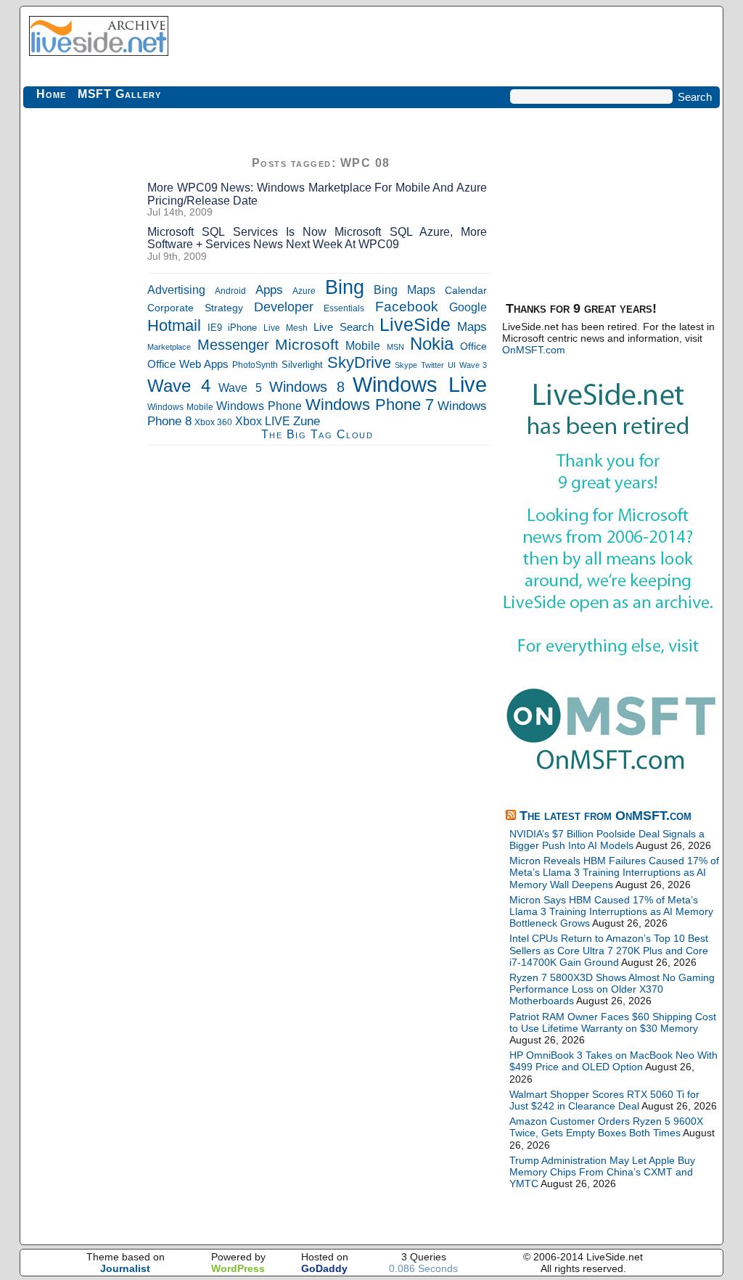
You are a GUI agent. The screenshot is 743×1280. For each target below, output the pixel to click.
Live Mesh (285, 328)
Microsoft (307, 344)
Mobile (362, 346)
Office (473, 346)
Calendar (466, 290)
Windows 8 (307, 387)
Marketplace (169, 346)
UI (452, 365)
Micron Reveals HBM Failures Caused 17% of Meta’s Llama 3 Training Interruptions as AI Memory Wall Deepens (614, 872)
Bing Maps (404, 290)
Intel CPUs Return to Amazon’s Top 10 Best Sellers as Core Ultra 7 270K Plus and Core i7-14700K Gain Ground (608, 949)
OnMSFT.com (533, 350)
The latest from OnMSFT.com (605, 815)
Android (230, 291)
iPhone (242, 328)
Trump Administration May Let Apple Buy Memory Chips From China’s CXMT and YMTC (602, 1171)
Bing (344, 287)
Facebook (406, 306)
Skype (406, 365)
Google (468, 306)
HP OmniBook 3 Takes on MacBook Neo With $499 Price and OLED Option (613, 1060)
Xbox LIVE (262, 421)
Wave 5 (240, 388)
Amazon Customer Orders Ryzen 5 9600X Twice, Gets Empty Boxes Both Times (606, 1127)
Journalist (125, 1268)
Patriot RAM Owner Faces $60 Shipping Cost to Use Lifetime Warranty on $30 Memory (612, 1022)
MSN (395, 346)
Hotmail (174, 325)
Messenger (233, 345)
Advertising (176, 289)
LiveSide (415, 325)
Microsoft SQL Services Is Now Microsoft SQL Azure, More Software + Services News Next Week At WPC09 (317, 238)
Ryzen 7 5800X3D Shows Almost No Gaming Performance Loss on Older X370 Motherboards (612, 989)
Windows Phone (259, 405)
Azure (304, 291)
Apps (269, 289)
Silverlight (302, 364)
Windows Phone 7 (369, 404)
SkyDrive (359, 362)
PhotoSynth (255, 364)
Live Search (343, 327)
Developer (283, 306)
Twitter (432, 365)
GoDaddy (324, 1268)
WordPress (238, 1268)
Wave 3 (473, 365)
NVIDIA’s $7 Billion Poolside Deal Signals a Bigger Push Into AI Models (607, 839)
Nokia (431, 343)
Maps (472, 327)
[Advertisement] (81, 370)
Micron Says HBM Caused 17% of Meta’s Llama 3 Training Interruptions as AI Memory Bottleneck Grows (611, 911)
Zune (306, 421)
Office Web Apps (188, 364)
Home (51, 94)
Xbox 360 (213, 422)
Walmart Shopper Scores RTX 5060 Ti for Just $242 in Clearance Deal (604, 1100)
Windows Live (420, 384)
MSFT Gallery (119, 94)
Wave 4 (178, 386)
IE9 (215, 327)
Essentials (344, 308)
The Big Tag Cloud (317, 434)
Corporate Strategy (195, 307)
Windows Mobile (180, 407)
